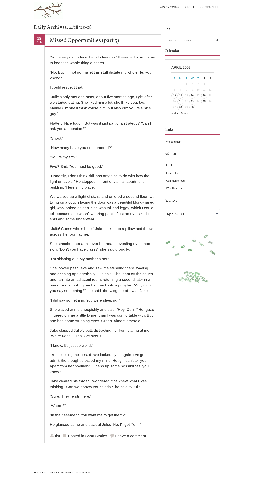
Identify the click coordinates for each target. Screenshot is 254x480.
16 (192, 95)
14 (180, 95)
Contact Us (209, 7)
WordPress (85, 472)
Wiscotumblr (173, 141)
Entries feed (173, 173)
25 (204, 101)
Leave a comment (130, 436)
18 (204, 95)
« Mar (174, 113)
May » (184, 113)
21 (180, 101)
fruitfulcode (58, 472)
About (189, 7)
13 (174, 95)
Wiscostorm (169, 7)
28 (180, 107)
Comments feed (175, 180)
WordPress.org (174, 188)
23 (192, 101)
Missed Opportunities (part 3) (84, 40)
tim (57, 436)
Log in (169, 165)
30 (192, 107)
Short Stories (96, 436)
